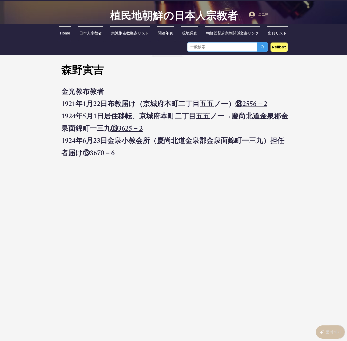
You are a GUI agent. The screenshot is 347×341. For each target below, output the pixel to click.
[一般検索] (262, 47)
